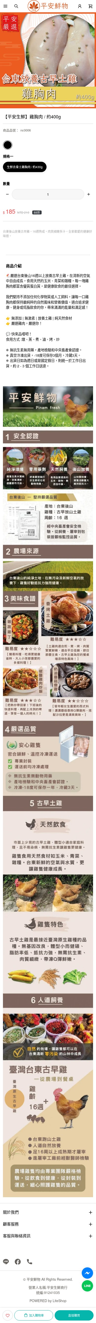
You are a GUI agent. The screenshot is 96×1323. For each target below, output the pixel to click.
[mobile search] (16, 6)
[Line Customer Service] (87, 1285)
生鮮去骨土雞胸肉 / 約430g (25, 167)
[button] (5, 6)
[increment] (88, 194)
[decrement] (7, 194)
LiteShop (59, 1300)
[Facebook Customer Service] (87, 1273)
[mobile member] (79, 6)
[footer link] (6, 1261)
